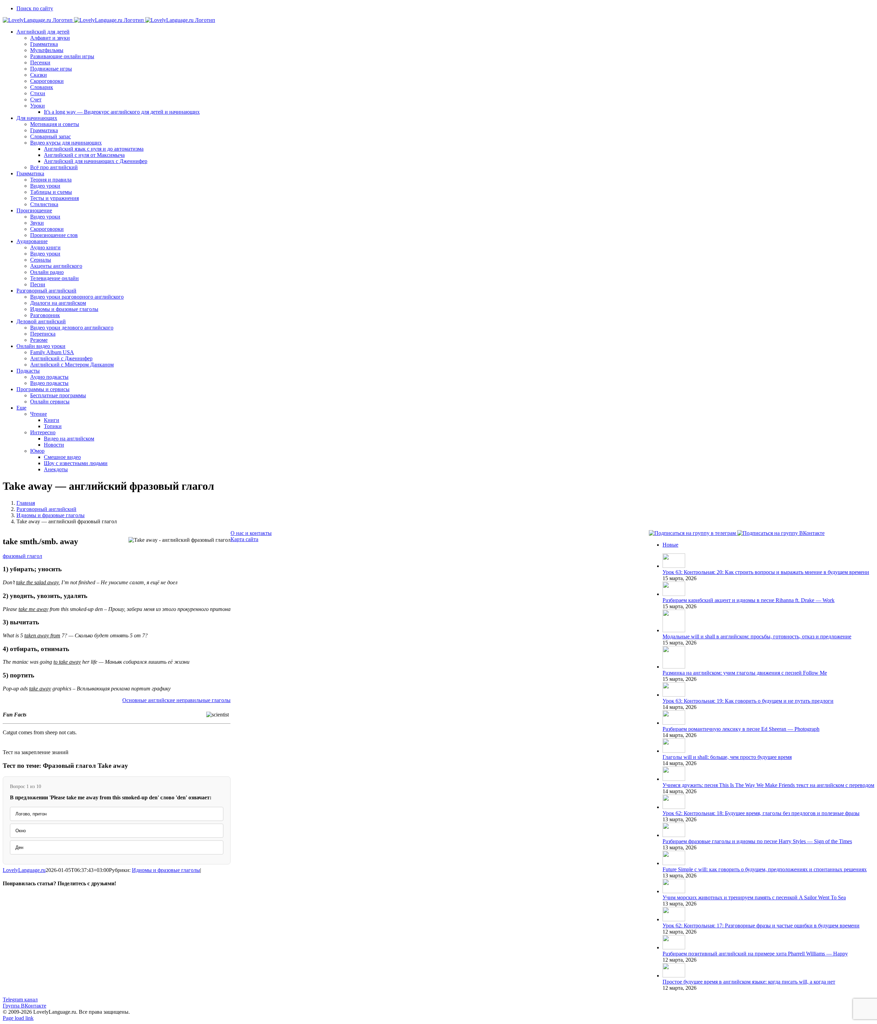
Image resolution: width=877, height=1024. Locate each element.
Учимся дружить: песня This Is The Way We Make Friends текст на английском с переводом (768, 785)
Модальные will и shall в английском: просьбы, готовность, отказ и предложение (757, 636)
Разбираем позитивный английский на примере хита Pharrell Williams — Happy (755, 954)
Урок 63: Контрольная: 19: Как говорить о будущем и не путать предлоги (748, 701)
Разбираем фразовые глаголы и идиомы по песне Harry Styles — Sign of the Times (757, 841)
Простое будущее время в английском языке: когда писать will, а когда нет (749, 982)
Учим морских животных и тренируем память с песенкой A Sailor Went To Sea (754, 897)
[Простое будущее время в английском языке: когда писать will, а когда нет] (674, 975)
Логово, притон (31, 813)
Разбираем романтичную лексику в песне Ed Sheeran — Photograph (741, 729)
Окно (20, 830)
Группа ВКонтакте (24, 1006)
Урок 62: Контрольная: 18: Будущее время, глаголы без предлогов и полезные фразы (761, 813)
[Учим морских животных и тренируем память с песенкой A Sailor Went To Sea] (674, 891)
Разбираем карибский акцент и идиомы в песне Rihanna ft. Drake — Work (749, 600)
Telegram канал (20, 999)
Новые (670, 545)
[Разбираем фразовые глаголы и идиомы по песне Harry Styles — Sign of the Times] (674, 835)
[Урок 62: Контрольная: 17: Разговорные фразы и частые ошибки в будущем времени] (674, 919)
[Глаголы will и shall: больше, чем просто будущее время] (674, 751)
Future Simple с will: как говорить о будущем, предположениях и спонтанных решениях (765, 869)
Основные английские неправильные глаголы (176, 700)
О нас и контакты (251, 533)
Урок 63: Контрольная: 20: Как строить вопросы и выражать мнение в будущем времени (766, 572)
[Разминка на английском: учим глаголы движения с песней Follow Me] (674, 667)
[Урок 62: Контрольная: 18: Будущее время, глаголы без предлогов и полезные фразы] (674, 807)
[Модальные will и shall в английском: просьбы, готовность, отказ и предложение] (674, 630)
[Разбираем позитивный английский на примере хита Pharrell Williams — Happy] (674, 947)
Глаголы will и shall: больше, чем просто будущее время (727, 757)
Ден (19, 847)
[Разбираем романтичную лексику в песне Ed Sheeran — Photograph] (674, 723)
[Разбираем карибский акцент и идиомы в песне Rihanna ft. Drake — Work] (674, 594)
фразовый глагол (22, 556)
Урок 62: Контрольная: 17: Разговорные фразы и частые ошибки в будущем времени (761, 925)
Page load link (18, 1018)
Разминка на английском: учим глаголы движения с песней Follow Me (745, 673)
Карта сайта (244, 539)
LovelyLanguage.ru (24, 870)
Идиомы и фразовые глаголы (166, 870)
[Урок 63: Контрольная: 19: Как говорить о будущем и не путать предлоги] (674, 695)
